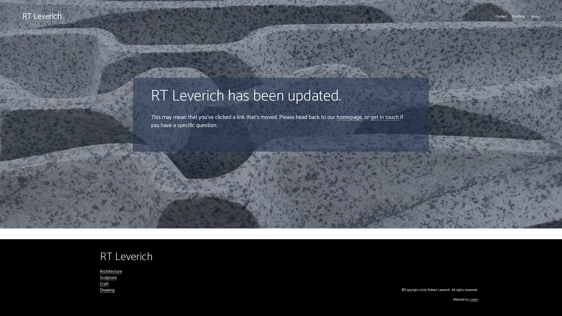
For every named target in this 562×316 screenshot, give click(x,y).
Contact (501, 17)
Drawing (107, 290)
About (535, 17)
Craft (104, 284)
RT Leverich (42, 16)
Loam (474, 299)
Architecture (111, 272)
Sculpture (108, 278)
